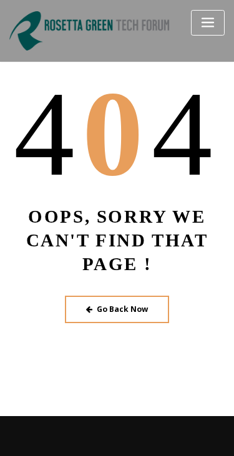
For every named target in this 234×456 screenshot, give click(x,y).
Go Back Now (122, 309)
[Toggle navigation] (208, 23)
